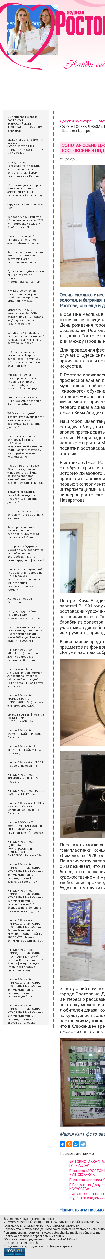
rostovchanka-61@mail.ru (63, 1239)
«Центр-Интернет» (59, 1246)
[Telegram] (83, 1144)
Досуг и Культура (75, 121)
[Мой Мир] (76, 1144)
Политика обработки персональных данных (34, 1236)
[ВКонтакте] (62, 1144)
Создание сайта (15, 1246)
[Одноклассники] (69, 1144)
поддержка (36, 1246)
